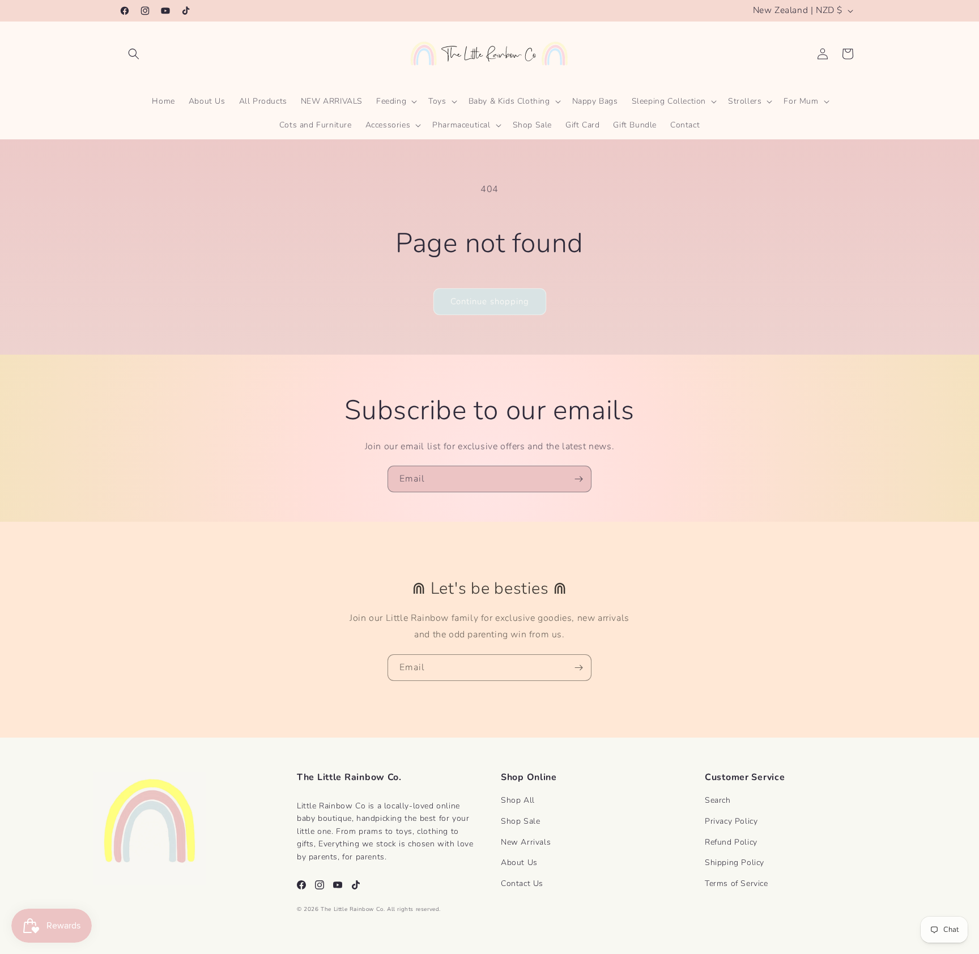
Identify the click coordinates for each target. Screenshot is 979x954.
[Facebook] (301, 884)
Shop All (518, 800)
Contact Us (522, 883)
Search (718, 800)
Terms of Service (736, 883)
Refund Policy (731, 842)
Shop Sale (520, 821)
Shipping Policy (734, 862)
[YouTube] (337, 884)
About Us (519, 862)
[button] (133, 53)
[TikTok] (355, 884)
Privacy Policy (731, 821)
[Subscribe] (578, 479)
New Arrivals (526, 842)
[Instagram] (319, 884)
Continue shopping (489, 301)
